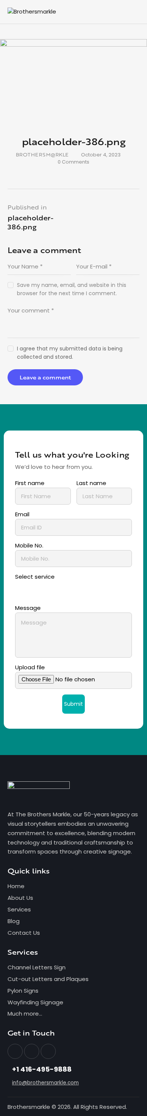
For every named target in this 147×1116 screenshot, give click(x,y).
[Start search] (134, 13)
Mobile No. (29, 545)
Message (28, 608)
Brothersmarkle (29, 1107)
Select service (35, 577)
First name (29, 483)
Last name (91, 483)
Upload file (30, 667)
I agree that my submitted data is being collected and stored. (69, 353)
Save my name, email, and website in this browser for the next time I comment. (71, 289)
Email (22, 514)
